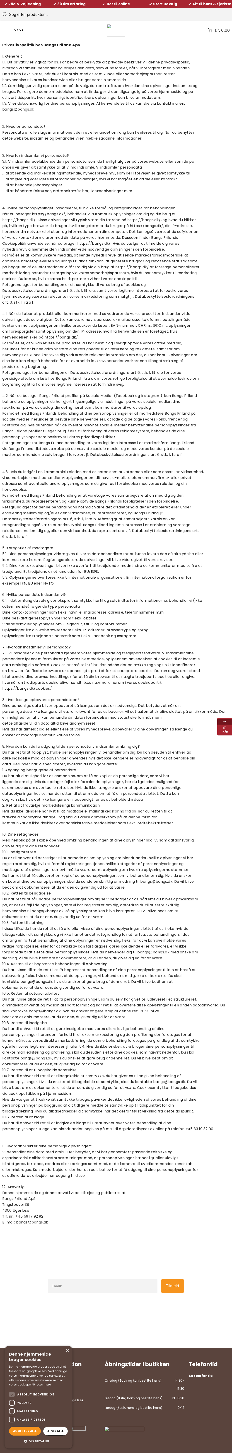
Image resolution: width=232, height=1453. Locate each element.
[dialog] (38, 1397)
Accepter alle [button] (25, 1431)
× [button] (67, 1350)
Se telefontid (201, 1375)
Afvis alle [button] (55, 1431)
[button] (38, 1441)
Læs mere (44, 1384)
